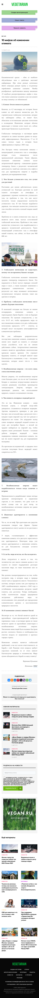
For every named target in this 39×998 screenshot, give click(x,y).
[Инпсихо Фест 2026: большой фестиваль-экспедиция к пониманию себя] (6, 725)
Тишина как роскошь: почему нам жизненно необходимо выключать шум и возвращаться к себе (10, 888)
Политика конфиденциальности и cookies (19, 981)
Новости (15, 712)
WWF (35, 666)
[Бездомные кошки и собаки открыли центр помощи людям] (6, 715)
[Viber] (24, 680)
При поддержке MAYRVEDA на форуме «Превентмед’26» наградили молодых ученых (28, 916)
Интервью (24, 881)
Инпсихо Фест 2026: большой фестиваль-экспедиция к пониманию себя (22, 727)
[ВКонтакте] (9, 680)
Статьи (4, 910)
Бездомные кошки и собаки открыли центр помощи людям (23, 716)
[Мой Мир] (15, 680)
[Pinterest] (18, 680)
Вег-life (4, 36)
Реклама (19, 977)
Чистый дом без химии (19, 688)
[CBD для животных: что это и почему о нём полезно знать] (10, 903)
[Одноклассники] (12, 680)
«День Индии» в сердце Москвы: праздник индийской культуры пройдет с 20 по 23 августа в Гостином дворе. (23, 740)
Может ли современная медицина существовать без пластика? (19, 698)
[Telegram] (30, 680)
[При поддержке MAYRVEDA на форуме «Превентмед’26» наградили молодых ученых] (29, 903)
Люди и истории (15, 969)
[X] (21, 680)
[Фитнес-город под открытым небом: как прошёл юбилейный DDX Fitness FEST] (6, 751)
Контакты (19, 975)
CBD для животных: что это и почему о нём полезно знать (9, 914)
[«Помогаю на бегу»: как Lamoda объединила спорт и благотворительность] (29, 875)
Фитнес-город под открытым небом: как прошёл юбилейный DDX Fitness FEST (23, 753)
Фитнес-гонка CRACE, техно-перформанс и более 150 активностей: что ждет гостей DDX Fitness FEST (29, 945)
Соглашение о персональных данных (19, 984)
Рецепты (32, 972)
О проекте (28, 975)
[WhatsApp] (27, 680)
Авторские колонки (10, 972)
